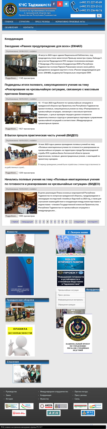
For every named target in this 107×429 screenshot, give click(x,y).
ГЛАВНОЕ (9, 22)
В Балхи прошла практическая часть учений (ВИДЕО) (41, 135)
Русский (39, 6)
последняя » (93, 222)
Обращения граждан (66, 305)
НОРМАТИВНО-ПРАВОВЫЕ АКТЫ (70, 22)
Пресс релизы (64, 295)
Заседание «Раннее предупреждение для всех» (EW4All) (43, 46)
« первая (14, 222)
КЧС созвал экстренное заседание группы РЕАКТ (21, 427)
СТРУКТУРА (24, 22)
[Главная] (10, 16)
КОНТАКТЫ (28, 27)
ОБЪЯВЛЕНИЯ (11, 27)
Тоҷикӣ (31, 6)
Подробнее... (11, 78)
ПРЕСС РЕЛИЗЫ (42, 22)
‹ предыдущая (27, 222)
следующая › (79, 222)
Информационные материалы (70, 300)
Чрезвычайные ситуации (68, 290)
